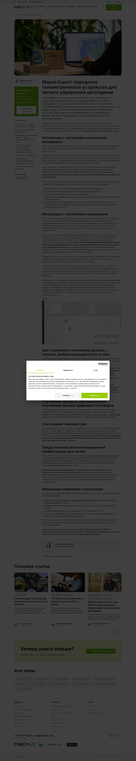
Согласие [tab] (40, 370)
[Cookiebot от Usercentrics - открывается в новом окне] (99, 364)
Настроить (66, 395)
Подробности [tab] (68, 370)
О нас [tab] (96, 370)
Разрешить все (94, 395)
